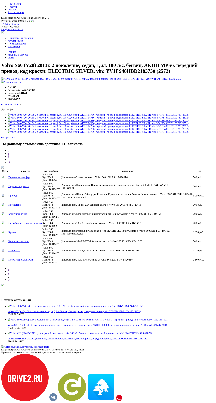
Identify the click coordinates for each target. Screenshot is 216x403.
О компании (14, 4)
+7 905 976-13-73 (10, 23)
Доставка (13, 9)
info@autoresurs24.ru (12, 29)
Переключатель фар (19, 177)
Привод (12, 195)
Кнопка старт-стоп (18, 241)
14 (9, 162)
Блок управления (17, 214)
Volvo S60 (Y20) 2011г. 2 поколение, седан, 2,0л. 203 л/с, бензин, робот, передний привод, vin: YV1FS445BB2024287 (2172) (74, 311)
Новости (12, 6)
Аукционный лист (14, 82)
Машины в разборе (18, 54)
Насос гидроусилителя (20, 259)
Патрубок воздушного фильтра (25, 223)
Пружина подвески (18, 186)
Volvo (11, 57)
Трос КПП (14, 250)
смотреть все (8, 137)
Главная (12, 51)
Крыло (12, 232)
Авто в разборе (16, 12)
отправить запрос (10, 104)
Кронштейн (14, 204)
